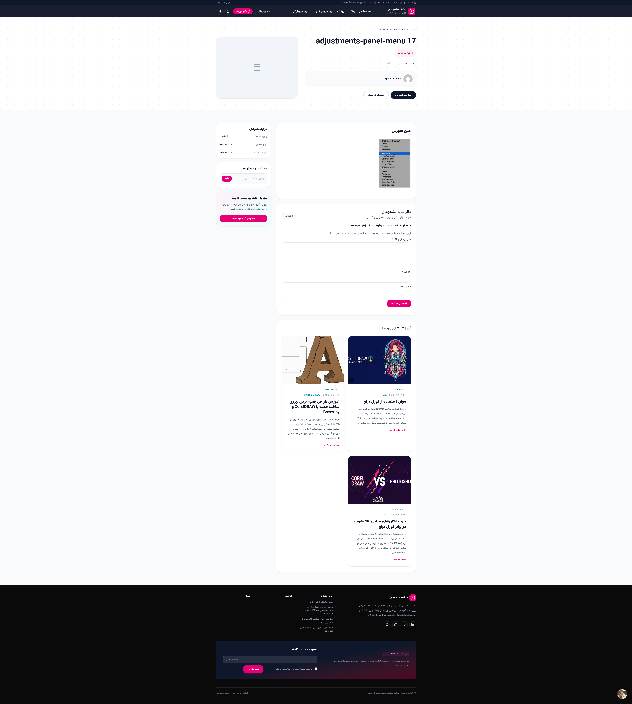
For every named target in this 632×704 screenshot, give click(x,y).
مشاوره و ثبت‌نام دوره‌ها (243, 218)
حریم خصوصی (222, 693)
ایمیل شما (405, 286)
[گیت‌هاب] (387, 624)
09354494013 (384, 2)
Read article (399, 430)
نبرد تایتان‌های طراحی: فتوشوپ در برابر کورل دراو (380, 524)
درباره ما (227, 2)
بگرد (227, 178)
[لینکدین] (412, 624)
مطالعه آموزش (403, 95)
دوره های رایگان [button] (300, 11)
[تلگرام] (404, 624)
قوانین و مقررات (240, 693)
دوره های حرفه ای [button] (324, 11)
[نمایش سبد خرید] (227, 11)
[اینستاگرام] (395, 624)
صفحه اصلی (365, 11)
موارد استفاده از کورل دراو (385, 401)
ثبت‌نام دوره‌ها (243, 11)
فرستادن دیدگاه (399, 303)
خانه (414, 29)
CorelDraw (312, 395)
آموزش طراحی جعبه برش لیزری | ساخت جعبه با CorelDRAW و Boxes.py (314, 407)
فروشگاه (341, 11)
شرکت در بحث (376, 95)
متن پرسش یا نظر (401, 239)
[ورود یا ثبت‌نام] (219, 11)
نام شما (406, 271)
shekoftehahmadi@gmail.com (357, 2)
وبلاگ (218, 2)
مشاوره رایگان (263, 11)
